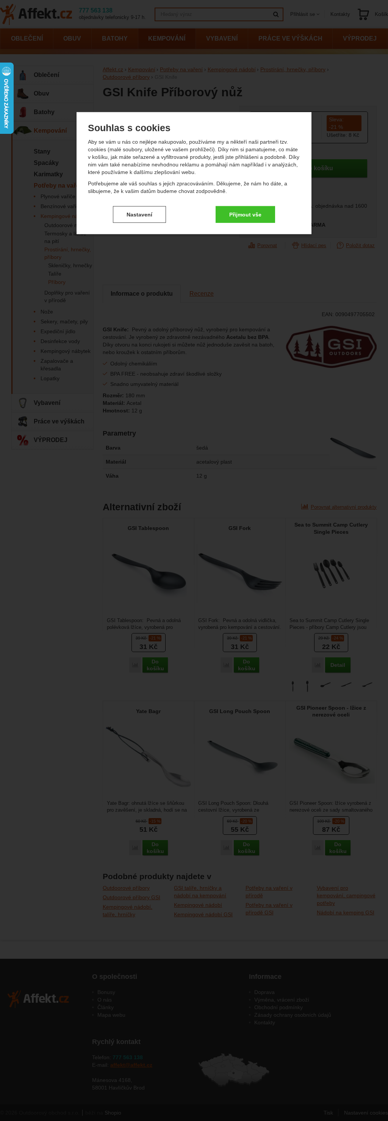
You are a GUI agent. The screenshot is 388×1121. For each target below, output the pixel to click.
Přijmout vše (245, 214)
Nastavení (139, 214)
